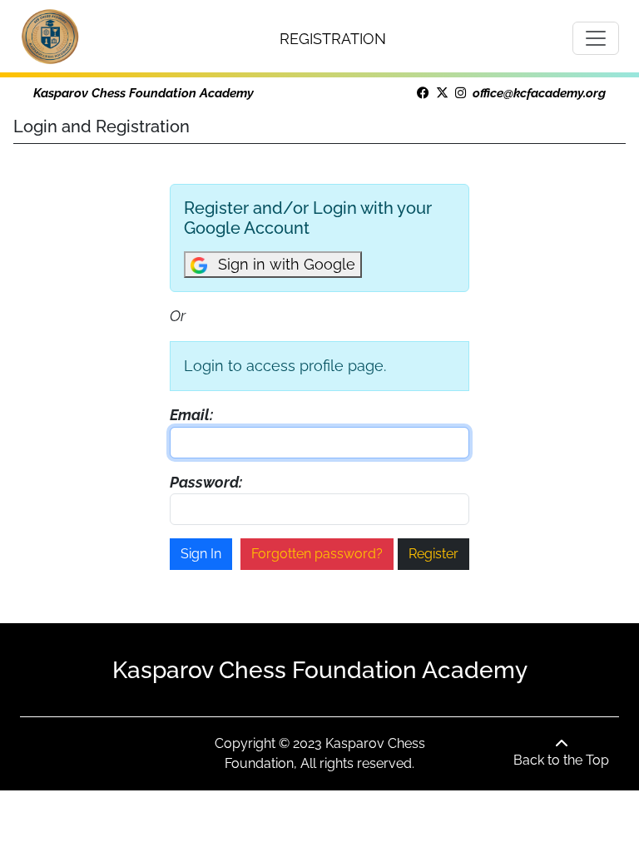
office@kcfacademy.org (539, 93)
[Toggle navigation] (595, 38)
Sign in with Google (284, 264)
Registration (333, 38)
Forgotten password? (317, 554)
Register (433, 554)
